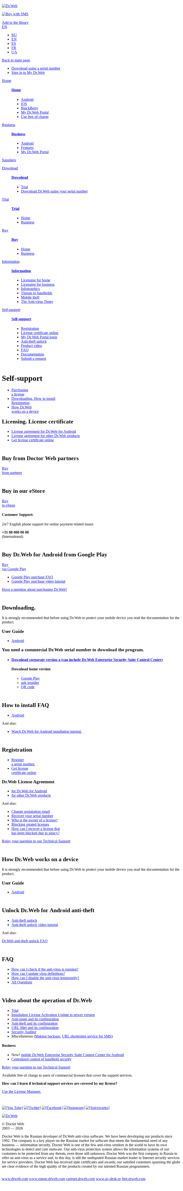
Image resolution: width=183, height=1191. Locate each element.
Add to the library (15, 22)
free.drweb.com (133, 1179)
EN (4, 27)
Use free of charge (35, 117)
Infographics (30, 289)
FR (13, 48)
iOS (24, 104)
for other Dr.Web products (31, 795)
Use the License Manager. (21, 1091)
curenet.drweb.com (80, 1179)
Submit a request (33, 358)
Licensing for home (35, 280)
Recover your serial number (32, 816)
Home (25, 218)
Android (27, 99)
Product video (31, 346)
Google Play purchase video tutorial (38, 581)
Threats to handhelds (36, 293)
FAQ (25, 350)
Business (27, 222)
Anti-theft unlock (34, 341)
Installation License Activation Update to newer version (53, 1015)
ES (13, 43)
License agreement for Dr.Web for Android (43, 431)
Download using (35, 68)
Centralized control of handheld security (41, 1059)
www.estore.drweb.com (47, 1179)
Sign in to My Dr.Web (28, 73)
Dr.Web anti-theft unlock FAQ (25, 941)
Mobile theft (30, 297)
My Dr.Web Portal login (39, 337)
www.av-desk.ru (108, 1179)
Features (27, 148)
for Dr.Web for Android (29, 791)
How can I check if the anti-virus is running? (44, 969)
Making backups (47, 1036)
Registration (30, 328)
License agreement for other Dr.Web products (45, 436)
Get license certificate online (32, 440)
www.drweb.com (15, 1179)
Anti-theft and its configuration (34, 1023)
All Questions (21, 982)
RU (14, 35)
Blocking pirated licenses (30, 824)
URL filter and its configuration (35, 1028)
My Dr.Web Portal (35, 112)
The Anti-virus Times (37, 302)
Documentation (32, 354)
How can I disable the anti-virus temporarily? (45, 978)
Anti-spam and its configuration (35, 1019)
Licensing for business (38, 284)
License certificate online (39, 333)
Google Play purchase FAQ (32, 577)
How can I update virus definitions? (38, 974)
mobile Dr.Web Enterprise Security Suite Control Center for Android (72, 1055)
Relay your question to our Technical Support (36, 841)
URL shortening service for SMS (87, 1036)
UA (14, 52)
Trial (24, 187)
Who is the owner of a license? (34, 820)
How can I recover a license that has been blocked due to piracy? (35, 831)
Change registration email (30, 811)
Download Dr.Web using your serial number (54, 191)
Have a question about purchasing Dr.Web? (34, 589)
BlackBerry (29, 108)
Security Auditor (23, 1032)
